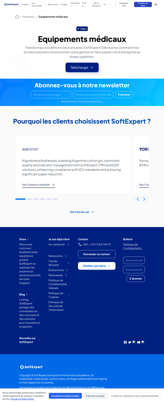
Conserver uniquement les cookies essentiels (135, 395)
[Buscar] (109, 4)
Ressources (56, 256)
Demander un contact (96, 254)
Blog (22, 294)
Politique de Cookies (56, 295)
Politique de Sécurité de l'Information (56, 305)
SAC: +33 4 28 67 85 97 (97, 244)
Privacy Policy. (96, 101)
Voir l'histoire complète (36, 184)
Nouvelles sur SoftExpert (27, 340)
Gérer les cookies (95, 395)
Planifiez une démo (143, 4)
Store (22, 239)
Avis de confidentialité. (22, 398)
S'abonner (124, 94)
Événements (56, 270)
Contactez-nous (124, 4)
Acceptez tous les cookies (65, 395)
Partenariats (74, 4)
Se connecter (57, 244)
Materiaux (28, 16)
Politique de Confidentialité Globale (58, 284)
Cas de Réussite (54, 263)
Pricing (84, 4)
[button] (155, 4)
